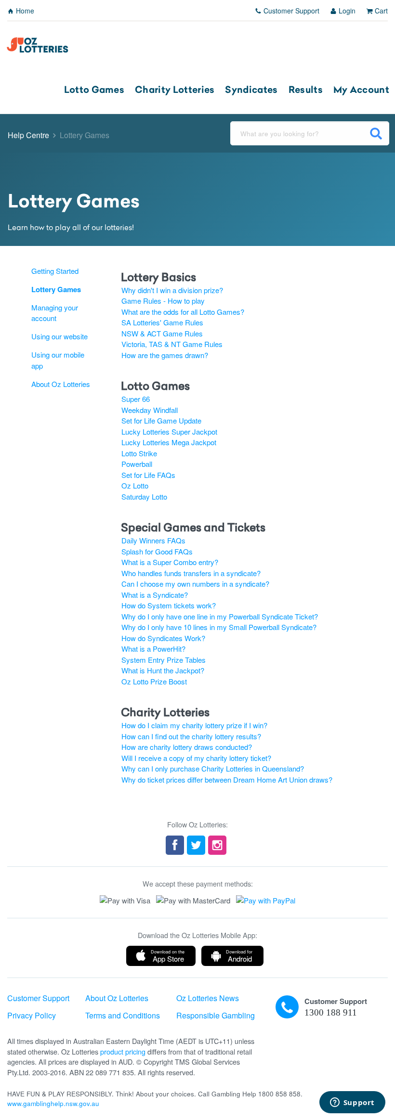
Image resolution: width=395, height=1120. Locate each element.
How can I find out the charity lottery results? (191, 736)
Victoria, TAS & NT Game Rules (172, 344)
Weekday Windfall (149, 410)
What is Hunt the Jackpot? (162, 670)
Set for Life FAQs (148, 475)
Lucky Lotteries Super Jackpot (169, 431)
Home (24, 10)
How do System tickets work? (168, 605)
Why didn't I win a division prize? (172, 290)
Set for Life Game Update (161, 420)
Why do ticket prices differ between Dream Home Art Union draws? (226, 779)
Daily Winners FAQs (153, 540)
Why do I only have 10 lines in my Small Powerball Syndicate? (218, 627)
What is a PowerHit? (153, 649)
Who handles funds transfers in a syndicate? (191, 573)
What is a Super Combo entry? (169, 562)
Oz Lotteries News (207, 998)
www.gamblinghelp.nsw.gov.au (53, 1103)
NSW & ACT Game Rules (162, 333)
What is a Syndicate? (154, 595)
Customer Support (290, 10)
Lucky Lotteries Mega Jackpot (168, 442)
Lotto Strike (139, 453)
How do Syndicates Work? (163, 638)
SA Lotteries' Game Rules (162, 322)
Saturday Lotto (144, 496)
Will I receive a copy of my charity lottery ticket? (196, 758)
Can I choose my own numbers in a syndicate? (195, 584)
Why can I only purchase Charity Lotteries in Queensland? (212, 768)
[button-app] (161, 956)
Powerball (136, 464)
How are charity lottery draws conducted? (186, 747)
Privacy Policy (31, 1015)
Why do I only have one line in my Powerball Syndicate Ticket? (219, 616)
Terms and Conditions (122, 1015)
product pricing (122, 1051)
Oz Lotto (134, 485)
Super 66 (135, 399)
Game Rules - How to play (163, 301)
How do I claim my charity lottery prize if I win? (194, 725)
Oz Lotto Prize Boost (154, 681)
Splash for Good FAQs (157, 551)
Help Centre (28, 135)
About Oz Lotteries (116, 998)
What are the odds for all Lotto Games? (182, 312)
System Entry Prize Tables (163, 660)
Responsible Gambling (215, 1015)
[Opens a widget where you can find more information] (352, 1103)
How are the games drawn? (164, 355)
